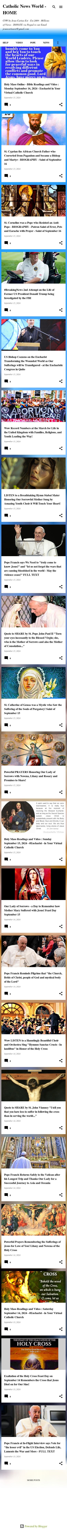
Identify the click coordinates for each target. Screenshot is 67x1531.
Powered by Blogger (35, 1526)
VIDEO (19, 42)
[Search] (54, 7)
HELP (5, 42)
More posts (33, 1480)
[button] (61, 104)
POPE (33, 42)
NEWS (46, 42)
